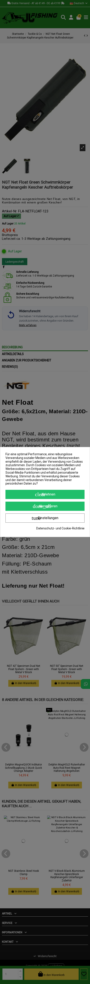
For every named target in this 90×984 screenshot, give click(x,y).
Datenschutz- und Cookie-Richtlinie (60, 528)
